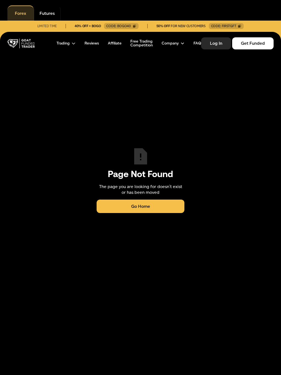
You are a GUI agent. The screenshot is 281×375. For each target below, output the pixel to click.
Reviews (92, 43)
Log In (216, 43)
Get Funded (253, 43)
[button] (66, 43)
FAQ (197, 43)
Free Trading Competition (141, 43)
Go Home (140, 206)
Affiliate (115, 43)
